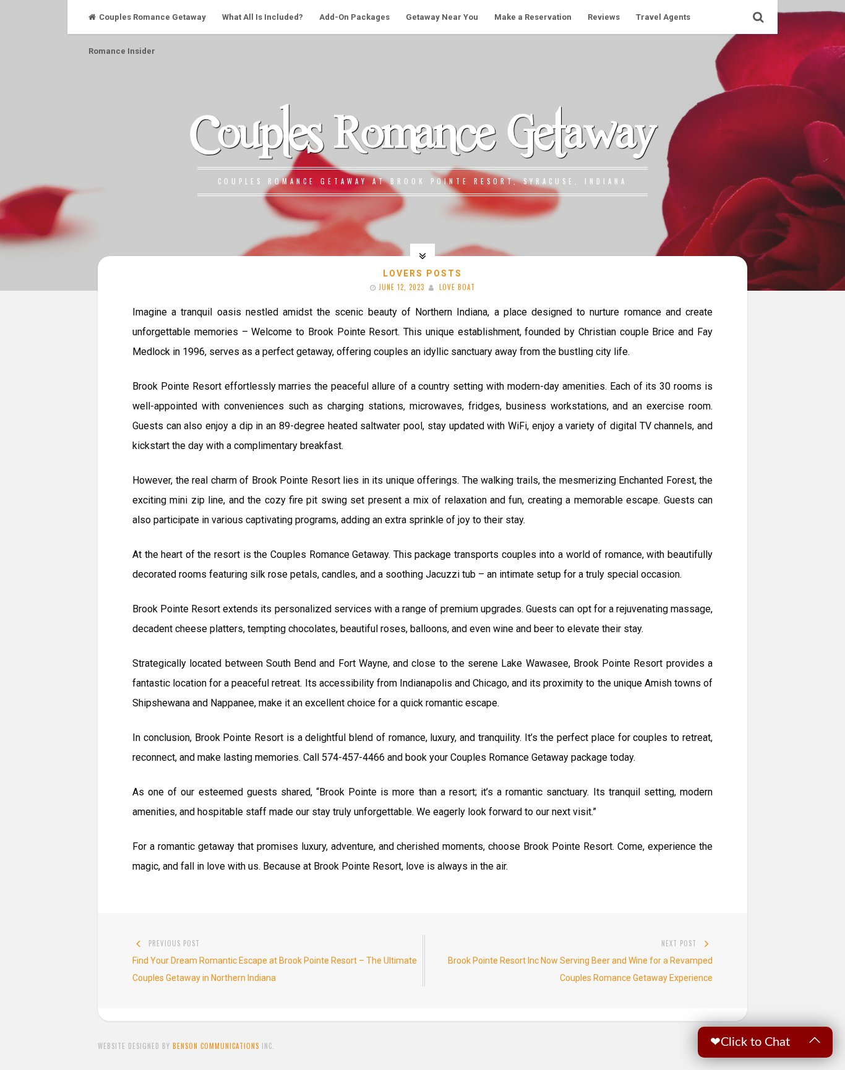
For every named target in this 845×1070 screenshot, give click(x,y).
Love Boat (457, 287)
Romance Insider (121, 51)
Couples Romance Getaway (152, 17)
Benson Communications (216, 1046)
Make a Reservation (533, 17)
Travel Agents (663, 17)
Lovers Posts (422, 273)
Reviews (604, 17)
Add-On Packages (354, 17)
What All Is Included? (262, 17)
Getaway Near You (442, 17)
